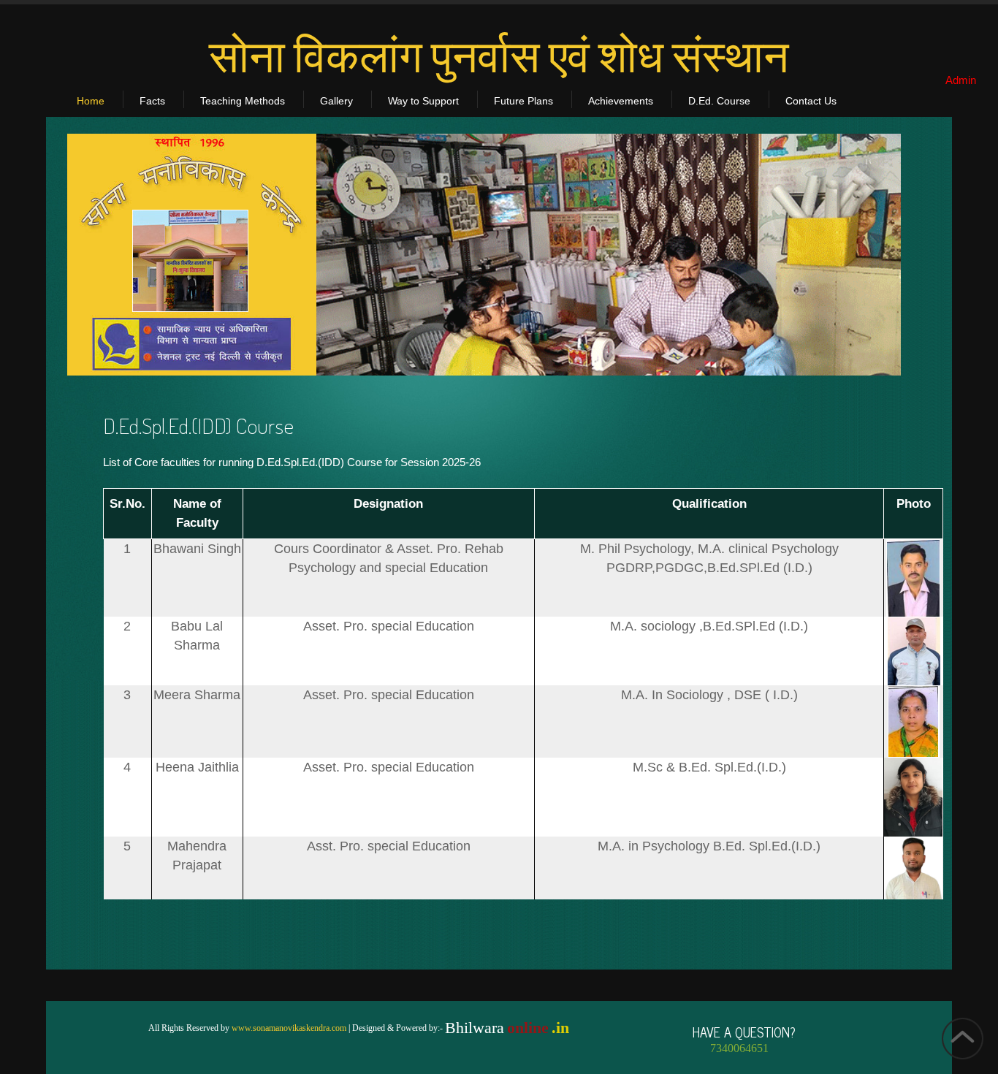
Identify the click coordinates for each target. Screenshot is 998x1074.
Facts (152, 101)
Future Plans (523, 101)
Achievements (620, 101)
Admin (960, 80)
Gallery (336, 101)
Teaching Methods (242, 101)
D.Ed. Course (719, 101)
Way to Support (423, 101)
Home (90, 101)
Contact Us (811, 101)
